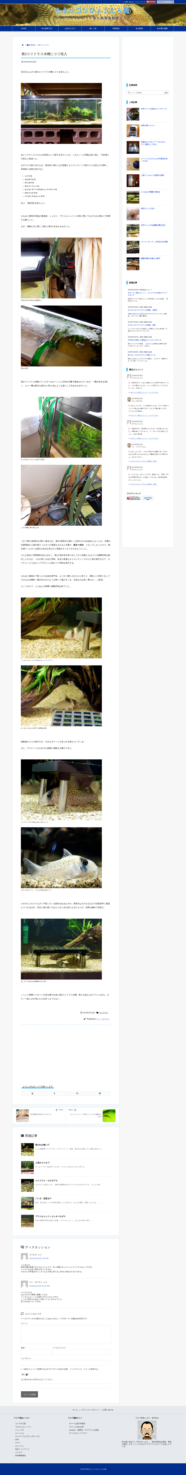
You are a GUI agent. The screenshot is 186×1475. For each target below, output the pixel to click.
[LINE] (100, 1093)
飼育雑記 (32, 45)
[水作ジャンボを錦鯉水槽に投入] (133, 231)
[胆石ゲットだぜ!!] (133, 214)
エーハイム (19, 1433)
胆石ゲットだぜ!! (148, 208)
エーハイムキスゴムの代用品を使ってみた (154, 160)
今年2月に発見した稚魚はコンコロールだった (145, 340)
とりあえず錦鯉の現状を (150, 192)
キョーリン (19, 1446)
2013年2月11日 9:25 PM (38, 1258)
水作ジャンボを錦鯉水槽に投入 (153, 225)
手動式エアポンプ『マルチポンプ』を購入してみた (153, 143)
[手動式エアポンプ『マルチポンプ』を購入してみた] (133, 148)
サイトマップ (140, 2)
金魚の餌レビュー (148, 125)
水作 (17, 1439)
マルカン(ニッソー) (23, 1427)
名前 (23, 1348)
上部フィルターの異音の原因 (152, 175)
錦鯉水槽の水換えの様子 (150, 258)
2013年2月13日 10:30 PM (39, 1286)
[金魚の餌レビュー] (133, 131)
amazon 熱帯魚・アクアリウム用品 (84, 1430)
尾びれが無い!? (42, 1145)
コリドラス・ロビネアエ (46, 1180)
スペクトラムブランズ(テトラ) (27, 1436)
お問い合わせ (129, 2)
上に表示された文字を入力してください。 (38, 1379)
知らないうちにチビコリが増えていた (142, 355)
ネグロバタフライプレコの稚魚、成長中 (142, 310)
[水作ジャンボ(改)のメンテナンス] (133, 115)
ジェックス (19, 1430)
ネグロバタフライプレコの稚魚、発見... (143, 461)
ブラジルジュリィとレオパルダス (50, 1216)
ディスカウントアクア (78, 1433)
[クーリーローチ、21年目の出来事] (133, 248)
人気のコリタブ (42, 1163)
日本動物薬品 (20, 1455)
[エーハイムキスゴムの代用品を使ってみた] (133, 165)
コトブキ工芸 (20, 1423)
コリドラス (45, 45)
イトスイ (18, 1452)
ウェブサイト (26, 1358)
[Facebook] (55, 1093)
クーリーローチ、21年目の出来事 (154, 242)
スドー (17, 1443)
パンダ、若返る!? (43, 1198)
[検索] (172, 1)
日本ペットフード (22, 1449)
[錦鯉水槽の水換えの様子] (133, 264)
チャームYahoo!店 (76, 1427)
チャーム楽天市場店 (77, 1423)
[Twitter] (32, 1093)
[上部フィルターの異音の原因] (133, 181)
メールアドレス (59, 1348)
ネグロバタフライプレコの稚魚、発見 (142, 325)
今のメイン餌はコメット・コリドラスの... (144, 392)
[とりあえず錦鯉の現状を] (133, 198)
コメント (24, 1323)
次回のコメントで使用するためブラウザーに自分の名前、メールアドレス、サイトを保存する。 (62, 1369)
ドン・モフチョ (102, 1019)
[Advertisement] (66, 1053)
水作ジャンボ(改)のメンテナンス (154, 109)
